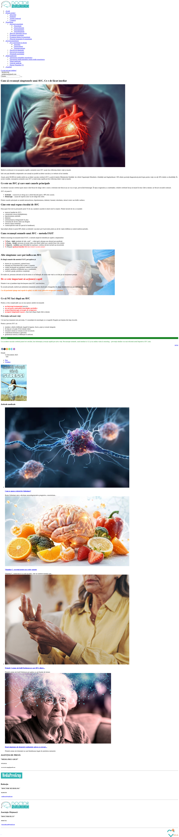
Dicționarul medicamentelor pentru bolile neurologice (27, 59)
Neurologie (9, 22)
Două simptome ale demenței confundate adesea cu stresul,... (26, 747)
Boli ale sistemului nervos (18, 33)
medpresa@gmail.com (6, 796)
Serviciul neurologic (16, 24)
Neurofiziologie (19, 31)
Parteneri (13, 16)
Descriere (13, 15)
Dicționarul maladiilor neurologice (21, 57)
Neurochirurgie (19, 28)
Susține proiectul (15, 18)
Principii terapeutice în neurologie (21, 39)
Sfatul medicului (11, 56)
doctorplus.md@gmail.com (8, 824)
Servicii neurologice (12, 41)
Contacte (13, 20)
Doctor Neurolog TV (17, 65)
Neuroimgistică (19, 30)
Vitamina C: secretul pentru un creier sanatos (21, 569)
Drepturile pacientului (17, 54)
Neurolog (17, 44)
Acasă (8, 11)
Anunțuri (9, 67)
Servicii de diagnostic (17, 50)
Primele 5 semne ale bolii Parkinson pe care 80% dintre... (25, 668)
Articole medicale (15, 63)
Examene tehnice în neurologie (20, 37)
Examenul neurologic (17, 35)
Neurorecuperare (19, 48)
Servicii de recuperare (17, 52)
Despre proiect (10, 13)
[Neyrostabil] (14, 400)
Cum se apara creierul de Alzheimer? (18, 491)
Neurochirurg (18, 46)
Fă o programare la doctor (18, 43)
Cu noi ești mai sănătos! (8, 70)
